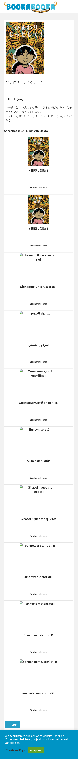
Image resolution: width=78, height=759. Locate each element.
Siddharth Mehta (38, 187)
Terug (13, 724)
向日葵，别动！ (38, 228)
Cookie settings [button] (15, 750)
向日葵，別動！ (38, 170)
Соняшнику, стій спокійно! (38, 402)
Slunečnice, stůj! (38, 460)
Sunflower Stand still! (38, 577)
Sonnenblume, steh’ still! (38, 693)
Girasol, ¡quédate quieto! (38, 519)
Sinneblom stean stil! (38, 635)
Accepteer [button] (35, 750)
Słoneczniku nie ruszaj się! (38, 286)
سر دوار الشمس (38, 344)
